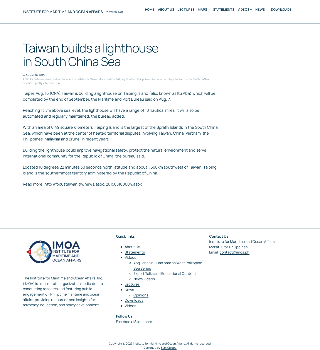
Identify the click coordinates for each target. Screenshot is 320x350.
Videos (130, 257)
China (93, 79)
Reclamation (159, 79)
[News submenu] (267, 9)
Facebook (124, 321)
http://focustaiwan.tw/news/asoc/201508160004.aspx (93, 184)
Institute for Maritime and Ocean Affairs (63, 11)
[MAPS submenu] (209, 9)
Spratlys (39, 83)
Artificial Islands (79, 79)
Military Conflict (126, 79)
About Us (132, 246)
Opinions (140, 295)
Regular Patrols (177, 79)
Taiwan (49, 83)
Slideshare (143, 321)
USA (57, 83)
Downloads (134, 300)
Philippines (143, 79)
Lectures (132, 284)
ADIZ (26, 79)
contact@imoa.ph (234, 252)
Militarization (107, 79)
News (129, 289)
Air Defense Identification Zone (49, 79)
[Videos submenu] (251, 9)
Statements (135, 252)
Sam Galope (169, 348)
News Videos (144, 279)
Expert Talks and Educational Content (164, 273)
